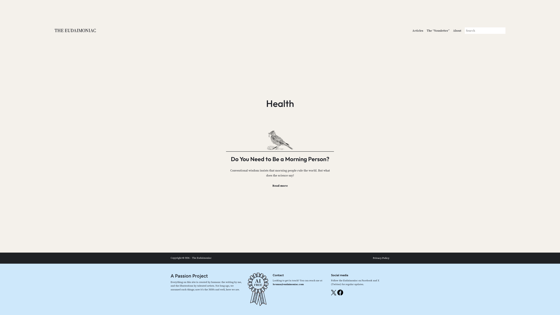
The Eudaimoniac (75, 30)
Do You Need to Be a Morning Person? (280, 159)
